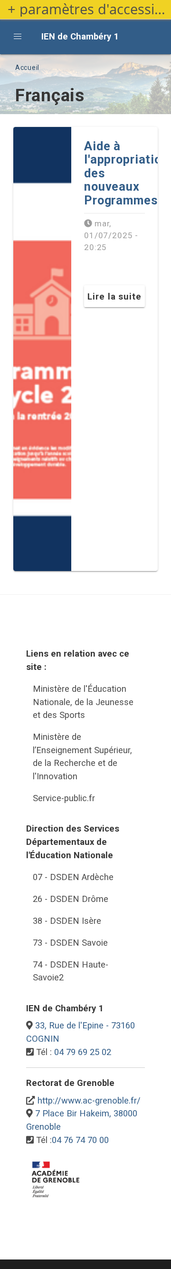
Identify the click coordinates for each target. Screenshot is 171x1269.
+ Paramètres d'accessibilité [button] (89, 9)
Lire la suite (114, 296)
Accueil (27, 67)
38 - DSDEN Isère (67, 921)
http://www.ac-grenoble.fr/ (89, 1100)
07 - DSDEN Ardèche (73, 877)
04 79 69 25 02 (82, 1052)
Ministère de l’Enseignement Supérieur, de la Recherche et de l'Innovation (82, 756)
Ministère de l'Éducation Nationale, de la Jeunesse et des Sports (83, 702)
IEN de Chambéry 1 (80, 36)
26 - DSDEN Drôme (70, 899)
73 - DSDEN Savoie (70, 943)
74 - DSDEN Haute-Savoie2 (70, 971)
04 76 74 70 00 (80, 1140)
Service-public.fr (64, 798)
